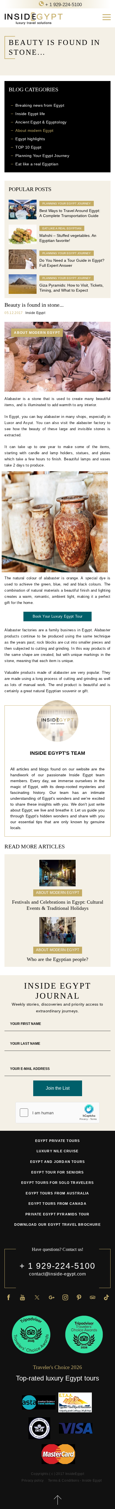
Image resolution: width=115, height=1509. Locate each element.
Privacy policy (32, 1480)
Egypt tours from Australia (57, 1193)
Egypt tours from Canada (57, 1204)
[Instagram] (65, 1297)
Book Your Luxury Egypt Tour (58, 616)
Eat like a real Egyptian (36, 164)
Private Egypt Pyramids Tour (57, 1214)
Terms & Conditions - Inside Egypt (75, 1480)
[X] (37, 1297)
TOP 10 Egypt (28, 147)
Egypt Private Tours (57, 1141)
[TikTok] (106, 1297)
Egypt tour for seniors (57, 1172)
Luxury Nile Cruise (58, 1151)
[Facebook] (8, 1297)
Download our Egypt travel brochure (57, 1225)
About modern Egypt (34, 130)
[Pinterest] (79, 1297)
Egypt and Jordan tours (57, 1162)
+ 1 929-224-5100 (57, 1265)
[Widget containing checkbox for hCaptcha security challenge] (57, 1112)
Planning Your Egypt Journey (42, 155)
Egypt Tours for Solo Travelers (57, 1183)
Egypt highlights (30, 139)
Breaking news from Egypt (39, 105)
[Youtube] (22, 1297)
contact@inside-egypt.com (57, 1274)
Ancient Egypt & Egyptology (40, 122)
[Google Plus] (51, 1297)
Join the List (58, 1088)
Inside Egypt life (30, 113)
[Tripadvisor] (92, 1297)
